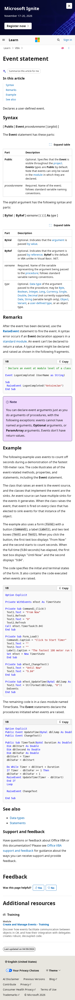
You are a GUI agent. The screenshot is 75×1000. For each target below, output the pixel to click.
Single (63, 291)
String (28, 299)
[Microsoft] (37, 39)
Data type (35, 284)
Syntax (10, 85)
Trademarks (10, 995)
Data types (17, 818)
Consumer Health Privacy (18, 989)
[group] (37, 378)
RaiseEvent (11, 331)
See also (11, 99)
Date (20, 299)
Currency (52, 291)
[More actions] (69, 48)
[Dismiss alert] (69, 6)
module (38, 174)
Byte (61, 287)
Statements (18, 823)
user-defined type (41, 303)
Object (64, 299)
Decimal (33, 295)
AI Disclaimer (11, 979)
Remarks (11, 90)
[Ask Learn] (63, 48)
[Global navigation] (3, 40)
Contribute (9, 984)
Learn (7, 48)
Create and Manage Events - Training (26, 924)
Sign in (68, 40)
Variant (22, 303)
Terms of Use (48, 989)
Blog (52, 979)
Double (22, 295)
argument (58, 240)
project (58, 163)
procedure (31, 273)
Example (11, 94)
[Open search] (58, 40)
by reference (35, 254)
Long (42, 291)
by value (32, 244)
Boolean (22, 291)
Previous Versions (34, 979)
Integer (33, 291)
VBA (17, 48)
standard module (15, 341)
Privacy (24, 984)
